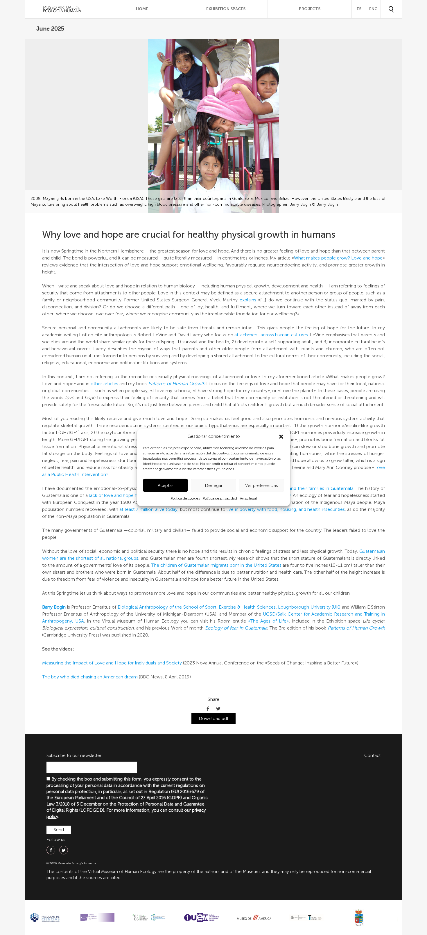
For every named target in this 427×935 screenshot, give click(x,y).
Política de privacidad (220, 498)
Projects (309, 8)
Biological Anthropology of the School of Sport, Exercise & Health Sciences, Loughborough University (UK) (229, 607)
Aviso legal (248, 498)
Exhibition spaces (225, 8)
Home (142, 8)
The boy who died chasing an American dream (90, 677)
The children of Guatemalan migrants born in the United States (216, 565)
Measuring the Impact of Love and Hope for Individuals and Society (112, 663)
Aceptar (165, 485)
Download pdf (213, 718)
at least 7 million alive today (148, 509)
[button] (281, 437)
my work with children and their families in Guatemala (297, 488)
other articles (104, 383)
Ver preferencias (261, 485)
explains (248, 300)
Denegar (214, 485)
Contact (372, 755)
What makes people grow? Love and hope (338, 258)
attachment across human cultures (271, 334)
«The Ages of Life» (268, 621)
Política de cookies (185, 498)
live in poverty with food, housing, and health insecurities (286, 509)
